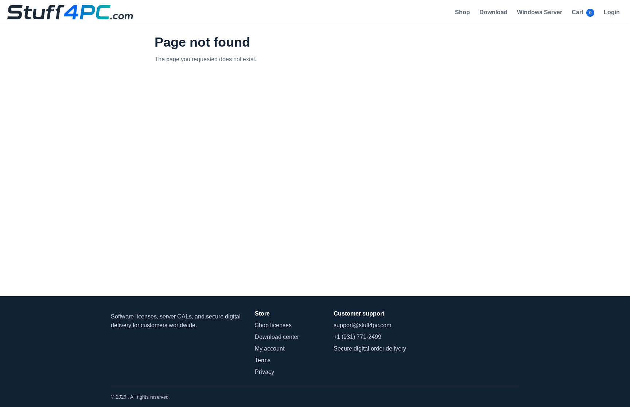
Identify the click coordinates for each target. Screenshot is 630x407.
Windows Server (539, 12)
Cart (582, 12)
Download (493, 12)
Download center (277, 337)
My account (269, 348)
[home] (72, 12)
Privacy (264, 372)
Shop (462, 12)
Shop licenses (273, 325)
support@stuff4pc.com (362, 325)
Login (612, 12)
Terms (263, 360)
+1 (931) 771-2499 (357, 337)
